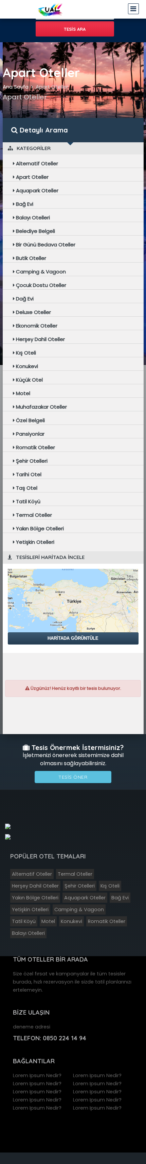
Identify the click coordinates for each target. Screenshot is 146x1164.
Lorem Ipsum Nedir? (37, 1075)
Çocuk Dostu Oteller (40, 285)
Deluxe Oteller (33, 312)
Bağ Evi (24, 204)
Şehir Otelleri (31, 460)
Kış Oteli (25, 352)
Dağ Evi (24, 298)
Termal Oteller (33, 514)
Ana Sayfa (16, 86)
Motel (22, 393)
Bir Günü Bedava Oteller (45, 244)
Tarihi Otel (28, 474)
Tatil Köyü (27, 501)
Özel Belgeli (30, 420)
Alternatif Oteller (36, 163)
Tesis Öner (72, 777)
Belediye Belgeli (35, 231)
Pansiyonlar (29, 433)
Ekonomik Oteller (36, 325)
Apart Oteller (52, 86)
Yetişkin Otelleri (34, 541)
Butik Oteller (30, 258)
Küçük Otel (29, 379)
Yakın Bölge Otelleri (39, 528)
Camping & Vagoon (40, 271)
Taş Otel (26, 487)
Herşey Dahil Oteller (40, 339)
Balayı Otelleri (32, 217)
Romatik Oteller (35, 447)
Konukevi (26, 366)
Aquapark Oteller (36, 190)
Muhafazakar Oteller (41, 406)
